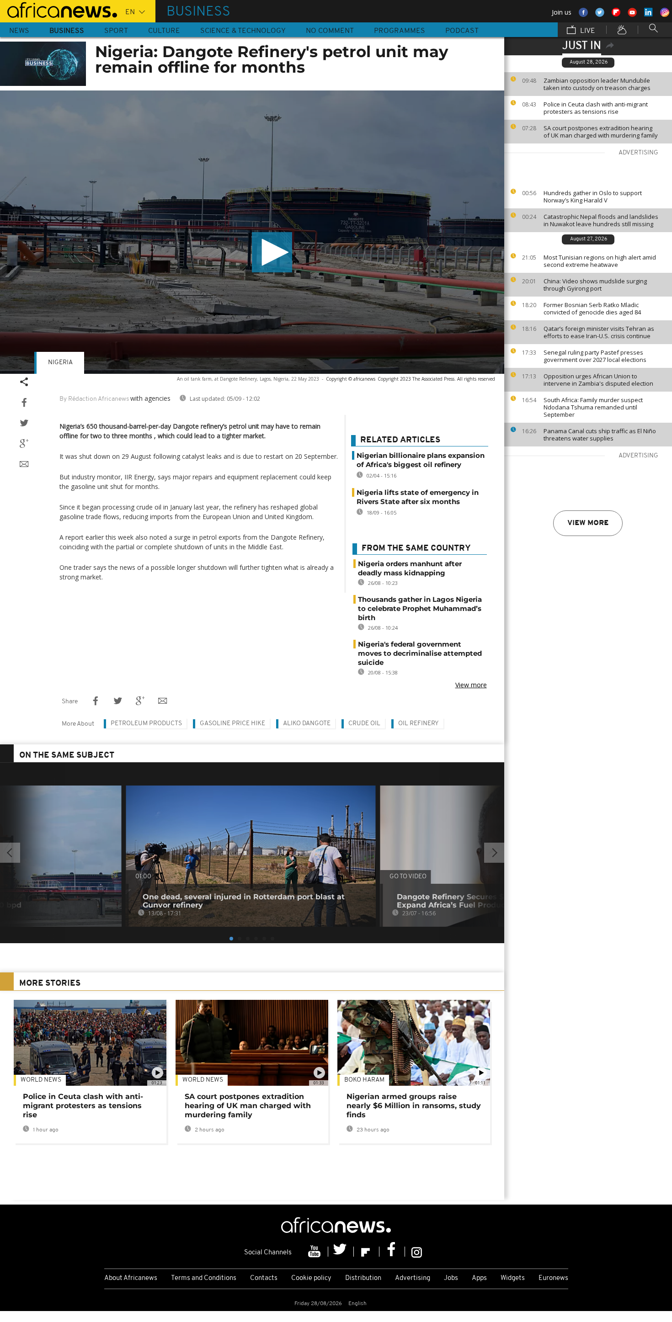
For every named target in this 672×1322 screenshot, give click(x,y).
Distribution (363, 1278)
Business (66, 31)
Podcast (462, 31)
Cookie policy (311, 1278)
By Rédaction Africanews (94, 399)
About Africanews (130, 1278)
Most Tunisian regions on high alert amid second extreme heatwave (600, 261)
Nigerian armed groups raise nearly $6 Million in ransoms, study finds (414, 1105)
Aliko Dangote (307, 723)
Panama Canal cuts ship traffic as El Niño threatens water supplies (600, 434)
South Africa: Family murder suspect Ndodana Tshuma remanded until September (593, 407)
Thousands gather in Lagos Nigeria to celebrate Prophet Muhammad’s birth (420, 608)
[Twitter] (341, 1252)
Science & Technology (243, 31)
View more (587, 523)
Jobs (451, 1278)
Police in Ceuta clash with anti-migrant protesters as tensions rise (596, 108)
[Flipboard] (366, 1252)
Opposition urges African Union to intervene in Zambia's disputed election (598, 379)
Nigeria (60, 362)
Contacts (263, 1278)
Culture (164, 31)
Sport (116, 31)
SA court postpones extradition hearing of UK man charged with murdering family (601, 131)
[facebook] (392, 1252)
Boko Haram (364, 1080)
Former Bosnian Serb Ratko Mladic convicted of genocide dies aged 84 (592, 308)
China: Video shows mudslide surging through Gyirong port (595, 284)
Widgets (513, 1278)
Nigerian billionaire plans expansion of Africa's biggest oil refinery (421, 460)
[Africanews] (58, 9)
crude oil (364, 723)
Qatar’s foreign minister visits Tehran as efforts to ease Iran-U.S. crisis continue (599, 332)
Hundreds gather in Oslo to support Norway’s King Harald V (593, 196)
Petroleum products (146, 723)
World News (41, 1080)
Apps (479, 1278)
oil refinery (418, 723)
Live (586, 31)
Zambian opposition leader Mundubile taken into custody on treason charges (597, 84)
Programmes (399, 31)
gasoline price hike (232, 723)
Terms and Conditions (203, 1278)
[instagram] (416, 1252)
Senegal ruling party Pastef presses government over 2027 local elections (595, 356)
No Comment (330, 31)
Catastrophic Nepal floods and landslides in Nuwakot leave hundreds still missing (601, 220)
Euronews (553, 1278)
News (19, 31)
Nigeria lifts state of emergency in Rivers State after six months (418, 497)
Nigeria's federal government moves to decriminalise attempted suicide (420, 653)
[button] (272, 252)
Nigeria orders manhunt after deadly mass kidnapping (410, 568)
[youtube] (315, 1252)
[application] (252, 232)
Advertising (412, 1278)
